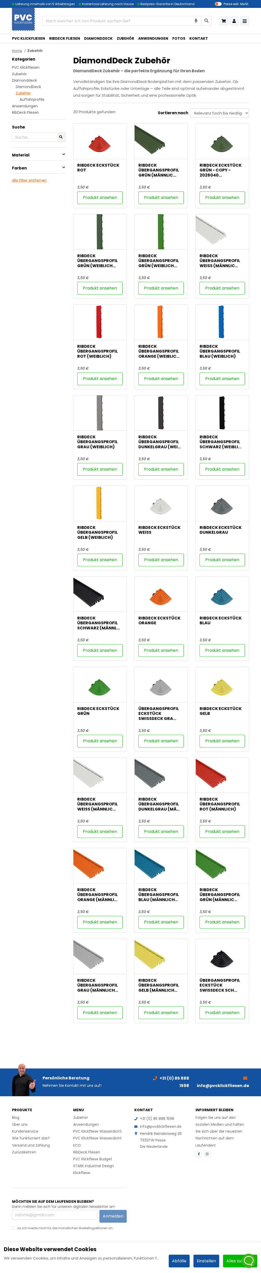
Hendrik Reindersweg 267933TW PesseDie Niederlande (161, 1140)
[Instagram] (207, 1154)
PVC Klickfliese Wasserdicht (97, 1131)
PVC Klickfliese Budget (92, 1159)
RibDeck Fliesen (64, 38)
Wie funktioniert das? (31, 1138)
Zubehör (125, 38)
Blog (15, 1117)
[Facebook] (198, 1154)
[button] (39, 155)
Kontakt (198, 38)
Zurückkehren (24, 1152)
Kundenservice (25, 1131)
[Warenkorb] (223, 21)
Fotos (178, 38)
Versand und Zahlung (31, 1145)
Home (17, 50)
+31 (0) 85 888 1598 (157, 1118)
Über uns (20, 1124)
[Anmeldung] (234, 21)
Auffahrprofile (32, 99)
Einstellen (206, 1261)
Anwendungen (153, 38)
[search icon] (206, 20)
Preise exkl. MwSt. (236, 4)
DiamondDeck (28, 86)
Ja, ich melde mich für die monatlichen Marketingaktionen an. (65, 1228)
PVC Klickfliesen (28, 38)
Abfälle (179, 1261)
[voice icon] (196, 20)
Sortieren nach (173, 112)
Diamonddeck (98, 38)
